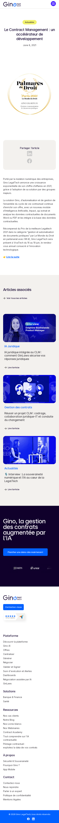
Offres (6, 650)
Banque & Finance (12, 697)
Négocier (8, 662)
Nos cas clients (11, 715)
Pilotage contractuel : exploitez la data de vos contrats (20, 746)
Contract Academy (12, 732)
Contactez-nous (11, 783)
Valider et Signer (11, 667)
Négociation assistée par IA (17, 679)
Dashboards (9, 675)
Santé (6, 701)
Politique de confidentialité (17, 795)
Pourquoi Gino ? (11, 765)
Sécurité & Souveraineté (15, 761)
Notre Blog (8, 719)
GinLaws (7, 683)
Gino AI (6, 645)
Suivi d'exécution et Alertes (17, 671)
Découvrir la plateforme (15, 641)
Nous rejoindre (11, 787)
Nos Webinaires (11, 728)
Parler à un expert (12, 791)
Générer (7, 658)
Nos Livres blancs (12, 724)
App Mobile (9, 769)
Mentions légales (12, 799)
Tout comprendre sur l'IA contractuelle (16, 738)
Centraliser (8, 654)
